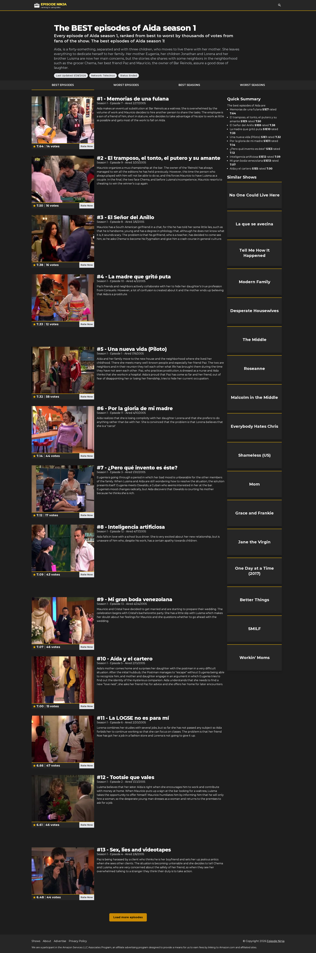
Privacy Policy (78, 941)
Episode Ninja (275, 941)
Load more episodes (128, 917)
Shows (36, 941)
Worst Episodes (126, 85)
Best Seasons (189, 85)
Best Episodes (63, 85)
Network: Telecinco (103, 75)
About (47, 941)
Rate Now (87, 146)
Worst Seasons (252, 85)
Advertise (60, 941)
